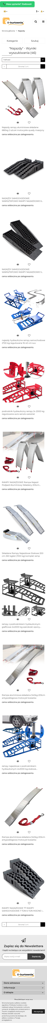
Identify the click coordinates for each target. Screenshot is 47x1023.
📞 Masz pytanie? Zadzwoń (17, 4)
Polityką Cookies (15, 1005)
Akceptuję (38, 1011)
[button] (23, 983)
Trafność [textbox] (6, 60)
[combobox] (23, 60)
